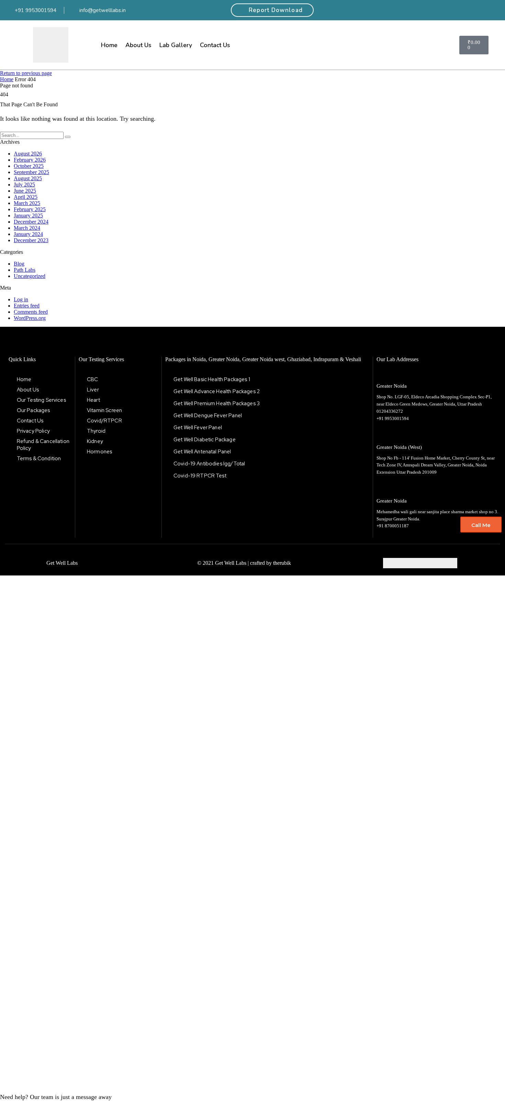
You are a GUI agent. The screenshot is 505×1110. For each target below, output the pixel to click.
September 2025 (31, 172)
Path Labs (24, 270)
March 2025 (27, 203)
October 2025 (29, 166)
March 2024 (27, 228)
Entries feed (27, 306)
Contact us (215, 45)
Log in (21, 299)
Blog (19, 264)
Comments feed (31, 312)
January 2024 (28, 234)
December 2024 (31, 222)
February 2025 (30, 209)
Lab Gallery (175, 45)
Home (109, 45)
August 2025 (28, 178)
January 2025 (28, 215)
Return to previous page (26, 73)
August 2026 (28, 154)
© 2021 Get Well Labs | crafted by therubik (244, 563)
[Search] (67, 137)
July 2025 (24, 184)
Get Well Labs (62, 563)
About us (138, 45)
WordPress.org (30, 318)
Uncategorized (29, 276)
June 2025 (25, 191)
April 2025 (25, 197)
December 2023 (31, 240)
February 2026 (30, 160)
